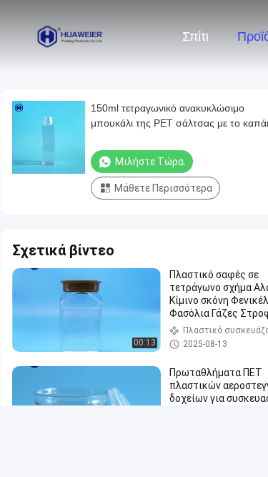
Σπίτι (195, 36)
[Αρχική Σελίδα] (70, 35)
